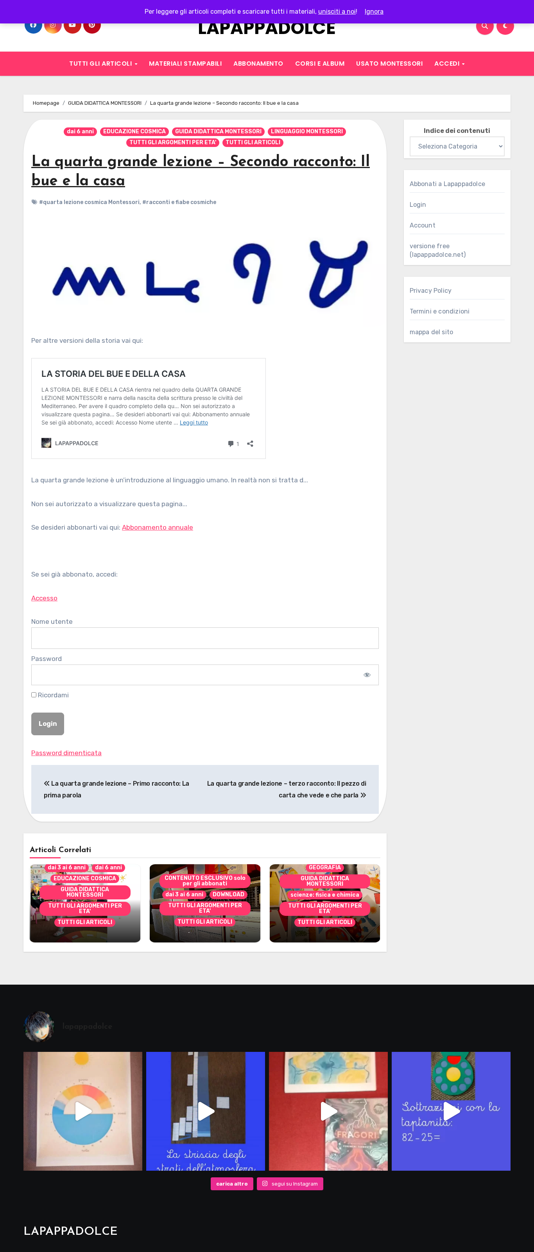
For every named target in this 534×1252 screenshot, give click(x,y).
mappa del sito (431, 332)
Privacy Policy (431, 290)
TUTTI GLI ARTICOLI (101, 63)
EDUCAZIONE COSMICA (134, 131)
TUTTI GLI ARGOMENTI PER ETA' (172, 142)
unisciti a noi (337, 11)
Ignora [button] (374, 11)
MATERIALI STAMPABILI (185, 63)
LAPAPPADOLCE (267, 28)
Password (46, 659)
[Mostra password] (366, 675)
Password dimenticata (66, 753)
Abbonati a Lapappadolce (448, 184)
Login (418, 204)
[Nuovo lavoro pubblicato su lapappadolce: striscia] (205, 1111)
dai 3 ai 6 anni (67, 867)
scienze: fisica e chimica (324, 895)
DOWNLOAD (228, 894)
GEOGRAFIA (325, 867)
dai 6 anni (80, 131)
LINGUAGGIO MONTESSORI (307, 131)
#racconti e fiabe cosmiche (179, 202)
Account (422, 225)
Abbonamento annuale (157, 527)
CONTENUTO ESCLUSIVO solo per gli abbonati (205, 881)
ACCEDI (447, 63)
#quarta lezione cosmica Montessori (89, 202)
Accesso (44, 598)
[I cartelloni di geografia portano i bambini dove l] (82, 1111)
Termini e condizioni (440, 311)
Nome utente (52, 621)
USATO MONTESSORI (389, 63)
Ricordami (52, 695)
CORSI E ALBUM (320, 63)
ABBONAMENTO (258, 63)
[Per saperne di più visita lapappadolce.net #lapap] (451, 1111)
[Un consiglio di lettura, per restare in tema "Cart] (328, 1111)
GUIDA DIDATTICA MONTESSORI (218, 131)
